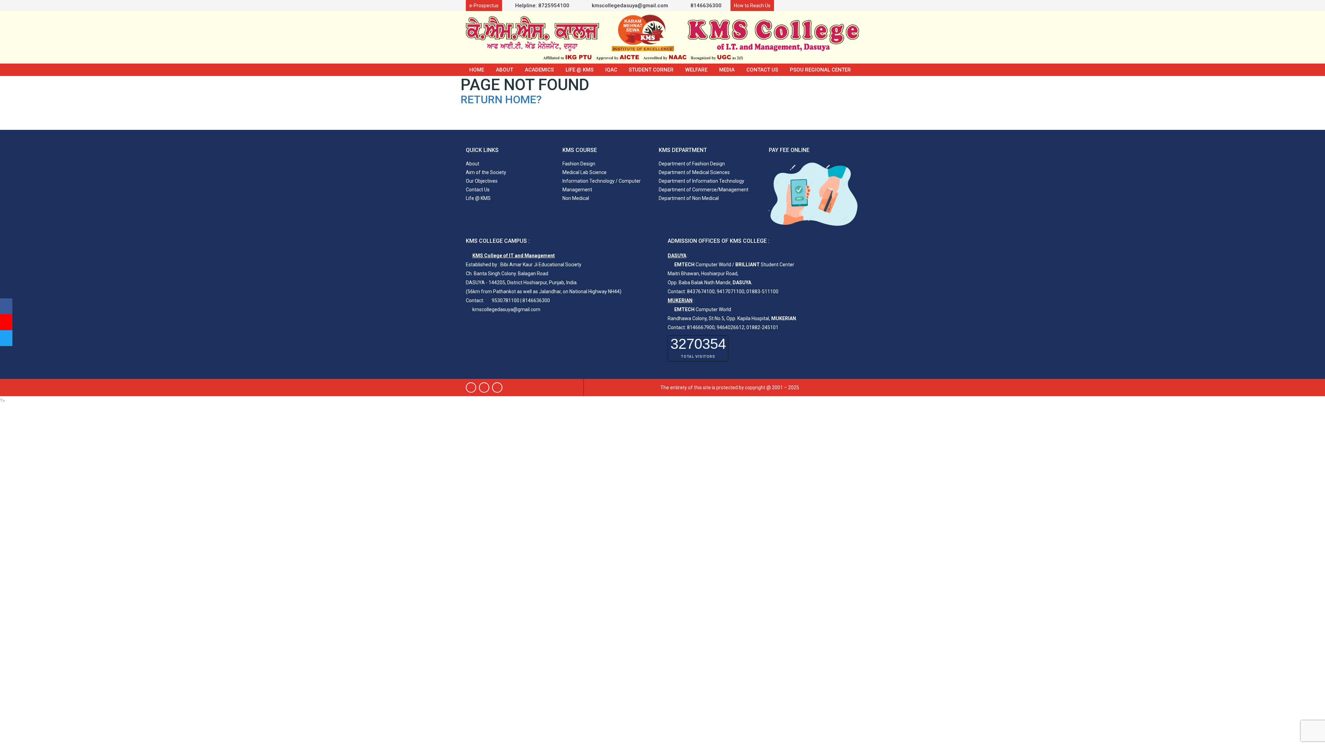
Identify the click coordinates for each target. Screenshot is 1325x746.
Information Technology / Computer (601, 181)
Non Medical (575, 198)
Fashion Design (578, 163)
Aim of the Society (486, 172)
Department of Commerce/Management (703, 189)
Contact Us (762, 70)
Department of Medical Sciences (694, 172)
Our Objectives (482, 181)
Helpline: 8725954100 (542, 5)
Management (577, 189)
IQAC (611, 70)
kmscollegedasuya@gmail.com (629, 5)
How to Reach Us (752, 5)
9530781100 (505, 300)
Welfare (696, 70)
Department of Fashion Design (692, 163)
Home (476, 70)
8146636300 (705, 5)
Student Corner (651, 70)
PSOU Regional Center (820, 70)
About (504, 70)
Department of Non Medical (689, 198)
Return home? (501, 99)
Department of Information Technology (701, 181)
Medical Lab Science (584, 172)
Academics (539, 70)
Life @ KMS (579, 70)
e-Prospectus (484, 5)
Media (727, 70)
